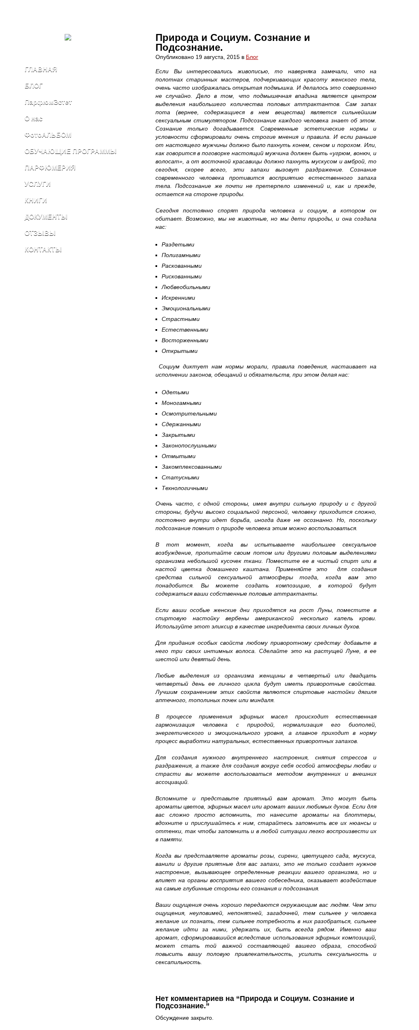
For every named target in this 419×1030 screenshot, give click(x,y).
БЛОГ (34, 85)
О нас (34, 118)
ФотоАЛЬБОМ (48, 134)
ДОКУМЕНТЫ (46, 216)
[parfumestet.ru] (78, 39)
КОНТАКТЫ (43, 249)
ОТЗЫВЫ (40, 233)
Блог (252, 57)
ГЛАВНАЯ (41, 69)
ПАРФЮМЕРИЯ (50, 167)
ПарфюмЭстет (48, 102)
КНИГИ (36, 200)
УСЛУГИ (38, 184)
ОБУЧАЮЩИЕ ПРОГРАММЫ (71, 151)
